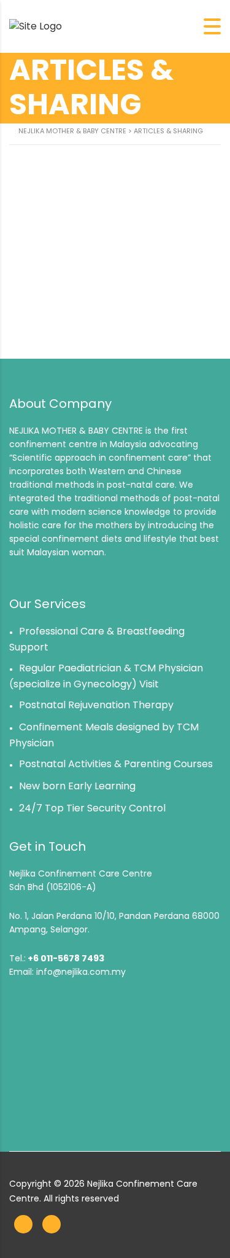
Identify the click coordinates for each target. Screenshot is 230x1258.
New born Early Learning (77, 786)
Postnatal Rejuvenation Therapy (96, 705)
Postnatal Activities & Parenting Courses (116, 764)
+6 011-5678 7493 (66, 958)
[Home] (35, 26)
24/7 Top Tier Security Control (92, 808)
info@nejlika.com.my (81, 972)
